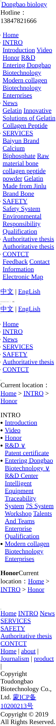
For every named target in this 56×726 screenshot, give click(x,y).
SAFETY (15, 201)
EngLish (29, 291)
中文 (7, 291)
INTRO (13, 42)
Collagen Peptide (25, 125)
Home (11, 34)
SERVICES (18, 133)
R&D (28, 57)
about (28, 651)
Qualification (20, 231)
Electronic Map (23, 276)
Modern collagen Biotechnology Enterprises (25, 88)
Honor (11, 57)
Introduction (19, 50)
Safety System (21, 208)
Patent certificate (27, 452)
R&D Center (21, 475)
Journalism (14, 658)
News (10, 102)
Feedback (15, 261)
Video (44, 50)
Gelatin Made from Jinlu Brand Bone (24, 186)
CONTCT (16, 254)
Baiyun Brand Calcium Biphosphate (21, 148)
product (44, 658)
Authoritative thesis (28, 239)
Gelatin (12, 110)
